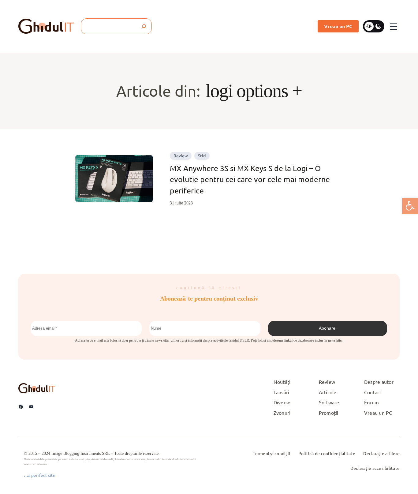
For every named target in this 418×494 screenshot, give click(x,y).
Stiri (202, 155)
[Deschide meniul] (393, 26)
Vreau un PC (338, 26)
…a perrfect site (39, 475)
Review (181, 155)
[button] (410, 206)
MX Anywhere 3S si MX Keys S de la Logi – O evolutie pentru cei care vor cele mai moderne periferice (250, 179)
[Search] (143, 26)
